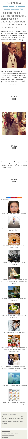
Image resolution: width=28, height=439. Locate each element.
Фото (21, 9)
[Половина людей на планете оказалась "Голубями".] (14, 261)
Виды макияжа (20, 6)
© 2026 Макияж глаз (6, 431)
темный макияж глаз (17, 195)
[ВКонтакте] (8, 197)
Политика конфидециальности (8, 435)
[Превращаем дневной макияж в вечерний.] (14, 212)
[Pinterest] (14, 197)
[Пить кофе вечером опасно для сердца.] (14, 330)
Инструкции (15, 9)
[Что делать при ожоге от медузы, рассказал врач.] (14, 383)
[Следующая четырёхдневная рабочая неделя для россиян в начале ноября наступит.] (14, 400)
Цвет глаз (7, 9)
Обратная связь (5, 437)
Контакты (4, 433)
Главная (5, 6)
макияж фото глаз (8, 195)
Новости (11, 6)
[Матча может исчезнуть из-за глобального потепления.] (14, 313)
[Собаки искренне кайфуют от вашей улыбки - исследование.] (14, 244)
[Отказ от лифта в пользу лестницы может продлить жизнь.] (14, 227)
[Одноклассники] (19, 197)
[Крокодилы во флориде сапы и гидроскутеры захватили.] (14, 296)
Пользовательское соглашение (12, 433)
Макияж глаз (14, 3)
